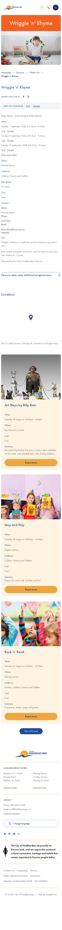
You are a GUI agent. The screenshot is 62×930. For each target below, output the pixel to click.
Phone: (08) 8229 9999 (14, 805)
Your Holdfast (40, 881)
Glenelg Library (8, 165)
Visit (3, 237)
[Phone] (56, 7)
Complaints (22, 870)
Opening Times (10, 787)
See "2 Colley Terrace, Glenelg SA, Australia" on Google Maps (29, 343)
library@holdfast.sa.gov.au (13, 229)
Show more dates (9, 154)
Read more (31, 462)
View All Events (31, 731)
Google (36, 106)
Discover (20, 72)
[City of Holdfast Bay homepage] (13, 7)
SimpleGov (51, 894)
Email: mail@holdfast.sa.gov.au (17, 809)
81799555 (6, 220)
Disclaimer (35, 875)
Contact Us (8, 870)
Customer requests (11, 813)
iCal (28, 106)
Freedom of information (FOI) (17, 881)
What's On (35, 72)
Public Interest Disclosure (15, 875)
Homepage (6, 72)
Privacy (33, 870)
